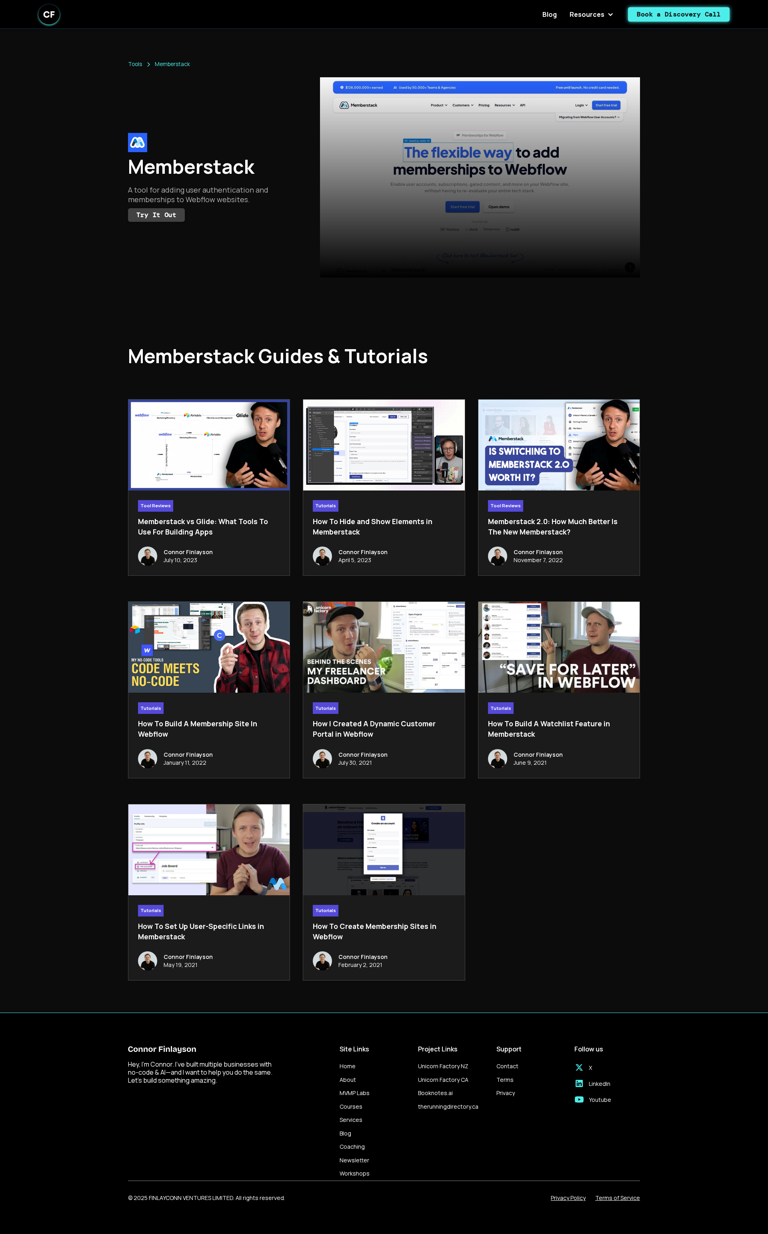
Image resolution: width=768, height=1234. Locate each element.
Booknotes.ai (435, 1093)
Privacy (505, 1093)
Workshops (355, 1173)
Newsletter (354, 1160)
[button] (592, 14)
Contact (507, 1066)
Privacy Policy (568, 1198)
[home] (49, 14)
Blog (549, 14)
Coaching (352, 1146)
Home (348, 1066)
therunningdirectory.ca (448, 1106)
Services (351, 1119)
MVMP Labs (355, 1093)
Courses (351, 1106)
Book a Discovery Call (679, 14)
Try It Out (156, 215)
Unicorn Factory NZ (443, 1066)
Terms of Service (617, 1198)
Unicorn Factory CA (443, 1079)
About (348, 1079)
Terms (505, 1079)
